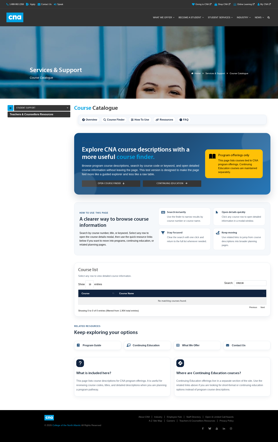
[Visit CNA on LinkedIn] (224, 428)
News (258, 17)
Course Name (126, 293)
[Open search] (268, 17)
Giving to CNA (202, 4)
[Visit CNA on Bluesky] (209, 428)
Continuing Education (170, 183)
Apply (32, 4)
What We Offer (163, 17)
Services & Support (215, 73)
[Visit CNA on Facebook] (202, 428)
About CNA (144, 417)
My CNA (264, 4)
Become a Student (190, 17)
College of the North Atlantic (66, 425)
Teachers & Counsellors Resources (31, 114)
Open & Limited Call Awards (219, 417)
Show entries (90, 284)
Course (85, 293)
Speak (60, 4)
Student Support (25, 108)
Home (198, 73)
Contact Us (46, 4)
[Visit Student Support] (10, 108)
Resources (166, 119)
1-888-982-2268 (16, 4)
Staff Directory (193, 417)
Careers (171, 420)
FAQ (185, 119)
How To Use (141, 119)
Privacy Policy (227, 420)
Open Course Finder (109, 183)
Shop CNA (223, 4)
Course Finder (116, 119)
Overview (91, 119)
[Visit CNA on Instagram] (231, 428)
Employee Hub (174, 417)
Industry (243, 17)
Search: (228, 283)
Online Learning (244, 4)
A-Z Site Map (156, 420)
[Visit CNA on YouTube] (216, 428)
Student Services (219, 17)
